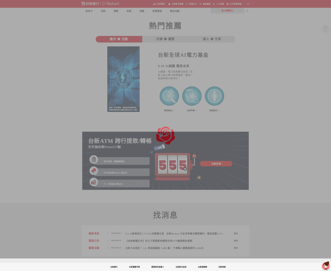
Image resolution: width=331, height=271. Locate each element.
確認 (216, 263)
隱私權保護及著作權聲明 (183, 265)
